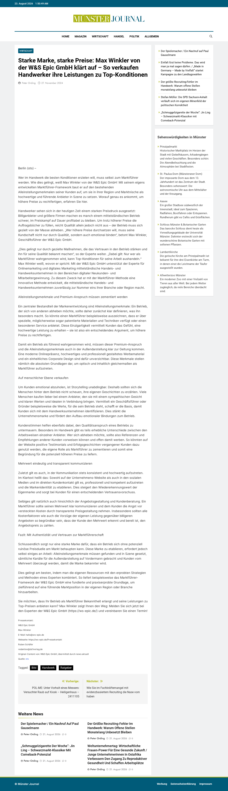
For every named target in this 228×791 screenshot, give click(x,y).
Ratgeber (66, 667)
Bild (34, 667)
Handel (119, 36)
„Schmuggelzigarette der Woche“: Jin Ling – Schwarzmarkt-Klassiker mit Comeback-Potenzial (48, 750)
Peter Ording (29, 83)
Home (65, 36)
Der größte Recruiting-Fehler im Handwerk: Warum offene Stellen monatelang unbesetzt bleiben (111, 728)
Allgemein (152, 36)
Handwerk (48, 667)
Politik (134, 36)
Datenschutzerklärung (183, 783)
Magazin (81, 36)
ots (27, 659)
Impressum (205, 783)
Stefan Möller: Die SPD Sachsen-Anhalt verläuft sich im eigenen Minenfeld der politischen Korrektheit (184, 101)
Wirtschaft (100, 36)
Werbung (162, 783)
